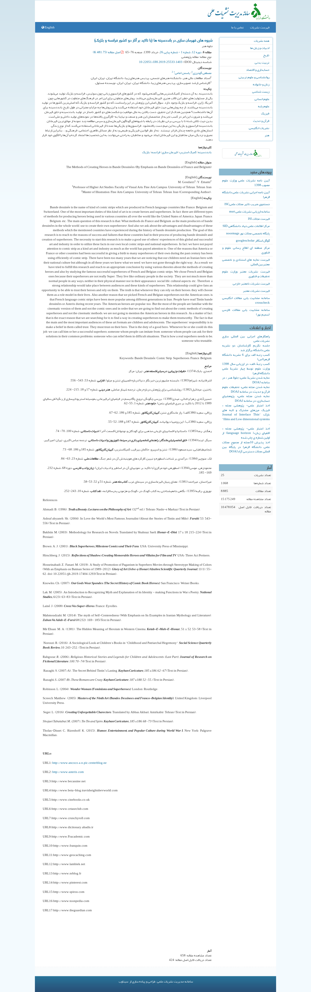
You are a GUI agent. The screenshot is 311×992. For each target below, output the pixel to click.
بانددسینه (205, 152)
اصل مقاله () (107, 52)
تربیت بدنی (262, 62)
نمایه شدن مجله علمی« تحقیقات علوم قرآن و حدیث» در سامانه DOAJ (246, 389)
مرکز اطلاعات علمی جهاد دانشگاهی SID (246, 226)
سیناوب (123, 981)
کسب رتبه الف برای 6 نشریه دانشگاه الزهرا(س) (246, 357)
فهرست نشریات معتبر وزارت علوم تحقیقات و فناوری (246, 273)
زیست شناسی (260, 91)
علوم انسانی (262, 99)
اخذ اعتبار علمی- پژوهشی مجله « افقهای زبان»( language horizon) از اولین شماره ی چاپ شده (246, 433)
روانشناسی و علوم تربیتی (254, 77)
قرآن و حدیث (261, 121)
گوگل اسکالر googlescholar (253, 240)
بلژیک (146, 152)
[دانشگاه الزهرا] (246, 153)
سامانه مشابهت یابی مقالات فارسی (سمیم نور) (246, 312)
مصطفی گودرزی (202, 73)
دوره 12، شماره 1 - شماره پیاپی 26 (180, 52)
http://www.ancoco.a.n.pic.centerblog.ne (79, 763)
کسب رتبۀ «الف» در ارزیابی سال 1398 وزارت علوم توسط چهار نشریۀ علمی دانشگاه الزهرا (246, 368)
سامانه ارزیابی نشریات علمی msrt (249, 211)
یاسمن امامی (182, 73)
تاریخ (266, 55)
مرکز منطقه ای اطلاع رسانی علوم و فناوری (246, 250)
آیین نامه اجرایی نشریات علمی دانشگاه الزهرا (246, 194)
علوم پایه (263, 106)
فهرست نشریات (260, 27)
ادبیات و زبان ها (259, 48)
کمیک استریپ (188, 152)
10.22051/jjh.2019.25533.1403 (160, 62)
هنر (267, 135)
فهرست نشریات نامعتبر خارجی (251, 283)
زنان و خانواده (261, 84)
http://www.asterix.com (68, 772)
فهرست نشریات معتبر (256, 291)
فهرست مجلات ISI (259, 219)
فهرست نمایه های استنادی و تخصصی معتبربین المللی (246, 262)
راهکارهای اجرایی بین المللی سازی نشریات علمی (246, 338)
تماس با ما (237, 27)
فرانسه (155, 152)
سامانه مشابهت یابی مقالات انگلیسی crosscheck (246, 300)
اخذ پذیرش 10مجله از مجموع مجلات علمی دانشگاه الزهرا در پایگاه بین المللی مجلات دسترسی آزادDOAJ (246, 446)
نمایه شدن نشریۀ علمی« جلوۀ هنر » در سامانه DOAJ (246, 380)
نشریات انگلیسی (259, 128)
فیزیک (265, 113)
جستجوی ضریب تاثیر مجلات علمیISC (247, 204)
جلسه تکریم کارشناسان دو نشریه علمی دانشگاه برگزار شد (246, 347)
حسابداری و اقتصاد (257, 70)
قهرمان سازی (170, 152)
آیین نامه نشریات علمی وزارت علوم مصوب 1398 (246, 182)
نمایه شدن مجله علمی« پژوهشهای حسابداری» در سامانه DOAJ (246, 398)
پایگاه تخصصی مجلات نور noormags (248, 233)
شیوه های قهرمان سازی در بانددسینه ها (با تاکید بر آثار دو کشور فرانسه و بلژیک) (153, 39)
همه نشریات (261, 41)
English (49, 27)
